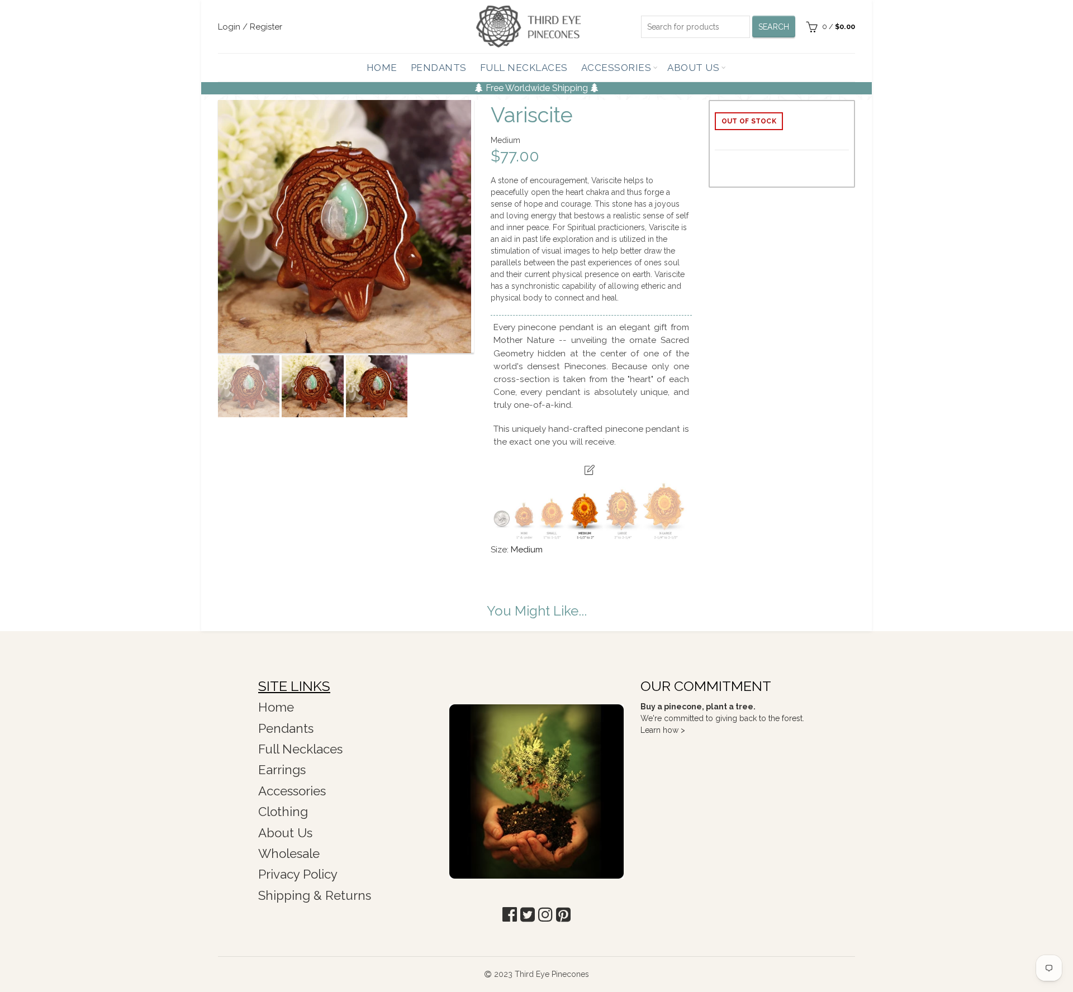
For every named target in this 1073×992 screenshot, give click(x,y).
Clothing (283, 811)
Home (382, 67)
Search (774, 26)
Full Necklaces (524, 67)
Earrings (282, 769)
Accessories (616, 67)
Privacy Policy (298, 874)
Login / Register (250, 27)
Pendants (439, 67)
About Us (693, 67)
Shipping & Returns (314, 895)
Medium (527, 550)
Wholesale (289, 853)
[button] (509, 914)
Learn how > (662, 730)
